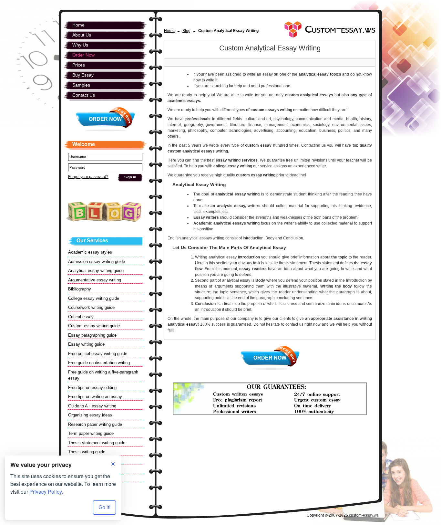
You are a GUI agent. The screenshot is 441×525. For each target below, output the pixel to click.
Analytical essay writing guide (96, 270)
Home (169, 30)
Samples (81, 85)
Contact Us (83, 95)
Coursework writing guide (91, 307)
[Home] (329, 29)
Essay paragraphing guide (92, 335)
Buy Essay (83, 75)
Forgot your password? (88, 176)
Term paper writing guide (91, 433)
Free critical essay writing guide (97, 353)
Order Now (269, 358)
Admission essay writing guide (96, 261)
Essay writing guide (86, 344)
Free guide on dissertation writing (99, 362)
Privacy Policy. (46, 491)
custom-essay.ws (364, 515)
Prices (78, 65)
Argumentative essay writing (94, 280)
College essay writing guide (93, 298)
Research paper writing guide (95, 424)
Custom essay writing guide (94, 325)
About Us (81, 34)
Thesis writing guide (86, 451)
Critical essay (81, 316)
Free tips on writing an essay (95, 396)
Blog (186, 30)
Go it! (104, 507)
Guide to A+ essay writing (92, 406)
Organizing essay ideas (90, 415)
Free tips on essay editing (92, 387)
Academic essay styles (90, 252)
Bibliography (79, 289)
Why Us (80, 44)
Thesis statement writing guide (96, 442)
